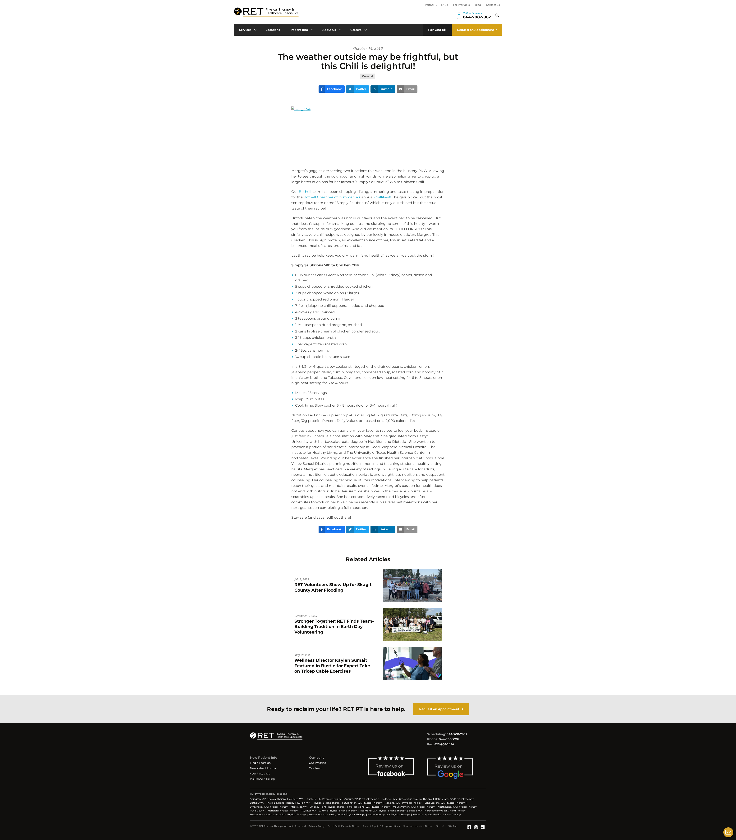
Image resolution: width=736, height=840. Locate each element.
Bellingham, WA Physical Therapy (454, 798)
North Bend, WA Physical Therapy (457, 806)
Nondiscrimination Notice (418, 826)
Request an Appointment (475, 30)
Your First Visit (260, 773)
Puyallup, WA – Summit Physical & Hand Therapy (329, 810)
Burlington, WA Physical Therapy (363, 802)
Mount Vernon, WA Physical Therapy (414, 806)
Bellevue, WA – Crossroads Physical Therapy (407, 798)
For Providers (461, 4)
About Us (329, 30)
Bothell (305, 192)
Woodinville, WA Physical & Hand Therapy (437, 814)
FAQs (444, 4)
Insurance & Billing (262, 779)
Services (245, 30)
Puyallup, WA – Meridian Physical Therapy (274, 810)
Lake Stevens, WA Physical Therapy (445, 802)
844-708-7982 (457, 734)
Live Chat (728, 832)
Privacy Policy (316, 826)
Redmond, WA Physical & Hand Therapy (383, 810)
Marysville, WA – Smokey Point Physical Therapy (318, 806)
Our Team (315, 768)
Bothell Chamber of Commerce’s (332, 197)
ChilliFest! (382, 197)
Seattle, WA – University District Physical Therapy (337, 814)
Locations (273, 30)
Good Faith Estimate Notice (344, 826)
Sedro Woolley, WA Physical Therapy (389, 814)
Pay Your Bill (437, 30)
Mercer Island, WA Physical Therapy (369, 806)
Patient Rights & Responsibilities (381, 826)
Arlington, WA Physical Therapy (268, 798)
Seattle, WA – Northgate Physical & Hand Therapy (437, 810)
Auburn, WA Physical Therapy (361, 798)
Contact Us (493, 4)
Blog (478, 4)
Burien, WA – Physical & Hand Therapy (319, 802)
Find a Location (260, 763)
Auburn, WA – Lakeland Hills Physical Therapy (315, 798)
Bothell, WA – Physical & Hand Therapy (272, 802)
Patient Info (299, 30)
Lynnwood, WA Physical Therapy (269, 806)
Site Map (453, 826)
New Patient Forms (263, 768)
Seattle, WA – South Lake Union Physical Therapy (278, 814)
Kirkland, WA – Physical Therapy (403, 802)
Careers (355, 30)
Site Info (440, 826)
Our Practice (317, 763)
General (367, 76)
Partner (429, 4)
